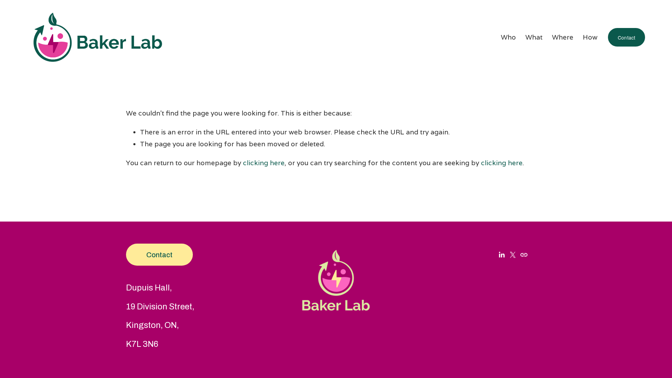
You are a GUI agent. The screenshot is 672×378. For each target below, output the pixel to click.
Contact (627, 37)
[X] (512, 254)
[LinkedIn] (501, 254)
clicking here (264, 163)
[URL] (523, 254)
